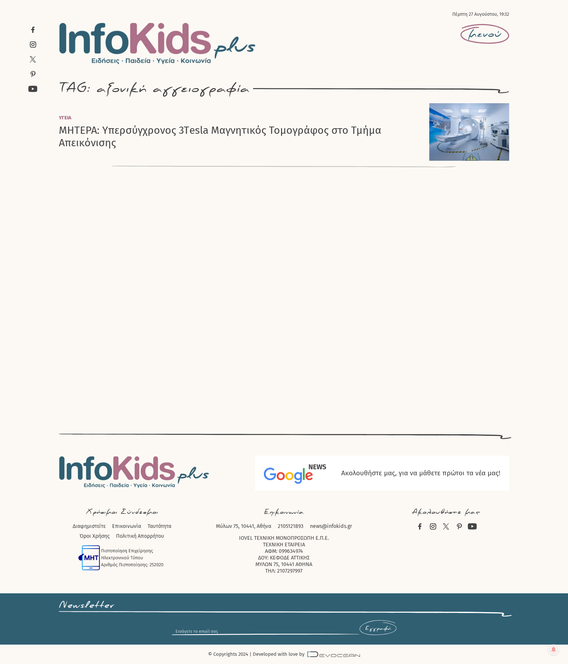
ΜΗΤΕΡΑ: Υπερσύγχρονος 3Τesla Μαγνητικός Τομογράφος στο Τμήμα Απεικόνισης (220, 136)
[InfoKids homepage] (157, 43)
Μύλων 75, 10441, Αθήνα (243, 526)
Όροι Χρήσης (94, 536)
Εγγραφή (378, 628)
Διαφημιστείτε (89, 526)
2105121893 (290, 526)
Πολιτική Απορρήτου (140, 536)
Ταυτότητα (159, 526)
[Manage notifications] (553, 649)
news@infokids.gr (331, 526)
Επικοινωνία (126, 526)
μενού (485, 34)
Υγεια (65, 118)
